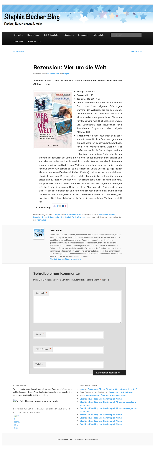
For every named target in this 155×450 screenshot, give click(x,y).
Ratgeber (37, 217)
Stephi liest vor (34, 41)
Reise (44, 217)
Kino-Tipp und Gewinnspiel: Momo (105, 398)
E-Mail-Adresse (43, 349)
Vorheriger (19, 51)
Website (39, 363)
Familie (112, 214)
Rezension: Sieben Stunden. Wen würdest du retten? (112, 389)
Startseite (18, 34)
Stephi (66, 73)
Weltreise (81, 217)
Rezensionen (33, 34)
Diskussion (69, 34)
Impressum (83, 34)
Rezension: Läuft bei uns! (121, 392)
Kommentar (41, 293)
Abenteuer (103, 214)
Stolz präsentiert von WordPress (84, 439)
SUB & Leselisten (51, 34)
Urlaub (51, 217)
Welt (74, 217)
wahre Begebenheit (63, 217)
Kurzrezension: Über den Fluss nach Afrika (106, 395)
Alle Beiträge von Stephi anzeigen (65, 259)
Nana (82, 389)
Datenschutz (98, 34)
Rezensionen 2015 (73, 214)
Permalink (41, 219)
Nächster (136, 51)
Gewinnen (18, 41)
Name (40, 334)
